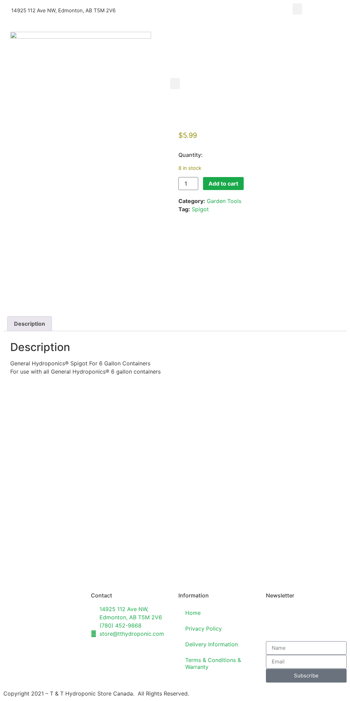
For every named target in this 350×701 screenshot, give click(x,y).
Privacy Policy (203, 628)
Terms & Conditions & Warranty (213, 663)
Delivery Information (211, 644)
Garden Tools (224, 201)
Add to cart (223, 183)
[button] (297, 9)
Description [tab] (29, 323)
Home (193, 612)
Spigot (200, 209)
